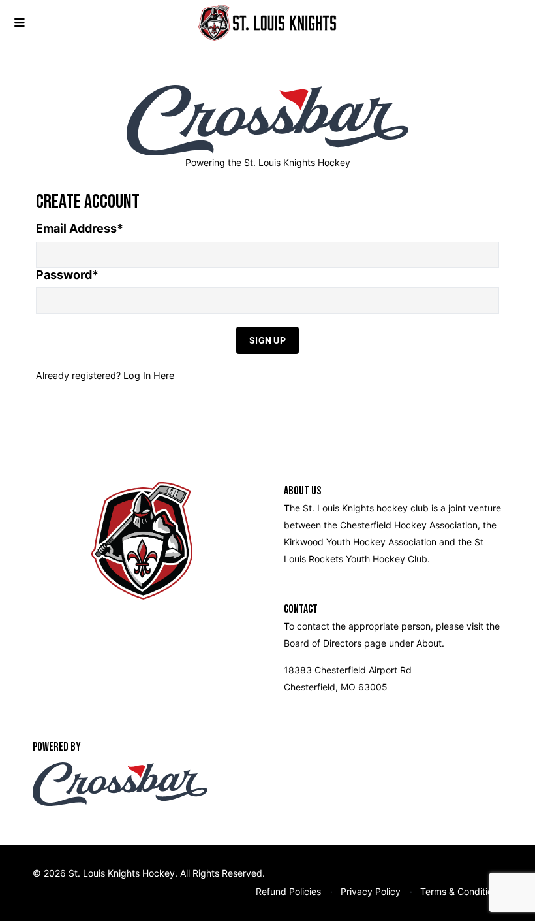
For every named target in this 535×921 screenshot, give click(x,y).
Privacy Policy (371, 891)
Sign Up (267, 340)
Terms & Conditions (461, 891)
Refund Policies (288, 891)
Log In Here (148, 375)
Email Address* (79, 228)
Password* (67, 275)
